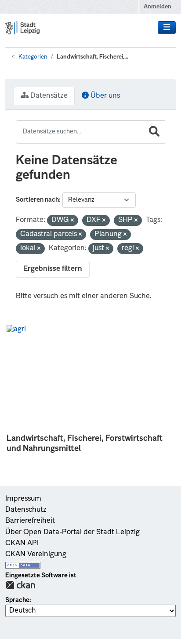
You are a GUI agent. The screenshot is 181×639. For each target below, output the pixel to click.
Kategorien (32, 57)
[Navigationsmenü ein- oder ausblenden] (167, 27)
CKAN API (22, 543)
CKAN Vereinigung (35, 554)
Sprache (17, 600)
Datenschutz (26, 509)
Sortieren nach (37, 200)
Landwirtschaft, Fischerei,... (92, 57)
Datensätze (48, 96)
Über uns (104, 96)
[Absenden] (154, 132)
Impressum (23, 498)
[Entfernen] (72, 220)
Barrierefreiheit (30, 520)
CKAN (20, 585)
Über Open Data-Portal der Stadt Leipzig (72, 532)
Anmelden (157, 7)
